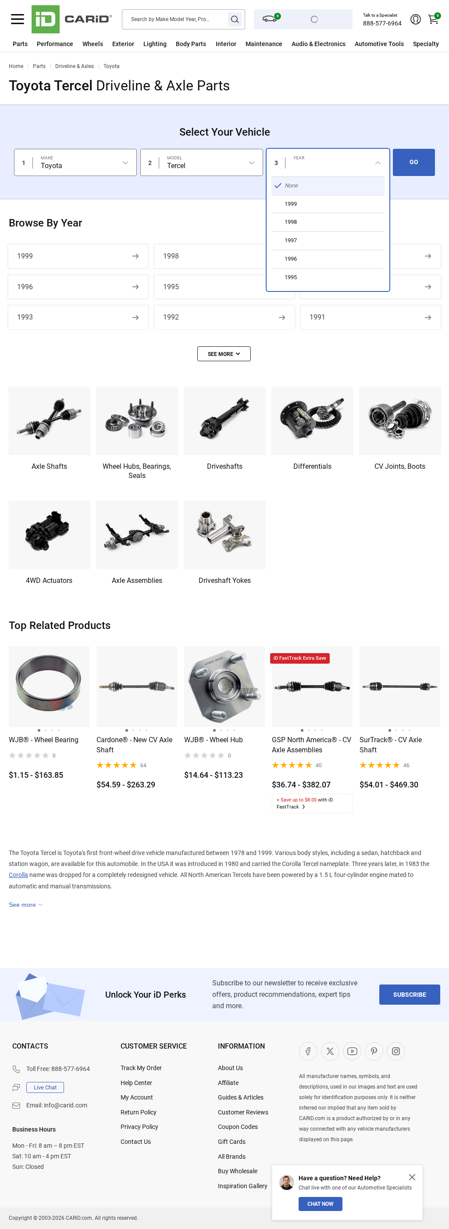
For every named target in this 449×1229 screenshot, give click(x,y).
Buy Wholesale (237, 1171)
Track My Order (141, 1067)
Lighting (155, 43)
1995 (171, 287)
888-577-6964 (382, 23)
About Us (230, 1067)
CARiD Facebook (308, 1051)
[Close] (412, 1177)
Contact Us (136, 1141)
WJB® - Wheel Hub (213, 740)
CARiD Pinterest (374, 1051)
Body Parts (191, 43)
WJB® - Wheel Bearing (43, 740)
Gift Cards (232, 1141)
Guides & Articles (241, 1097)
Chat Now (320, 1204)
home (16, 66)
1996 (25, 287)
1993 (25, 317)
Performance (55, 43)
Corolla (18, 874)
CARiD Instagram (396, 1051)
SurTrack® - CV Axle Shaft (391, 745)
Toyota (111, 66)
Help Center (136, 1082)
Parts (20, 43)
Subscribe (409, 994)
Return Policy (139, 1112)
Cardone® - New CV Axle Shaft (134, 745)
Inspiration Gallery (242, 1185)
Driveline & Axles (74, 66)
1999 (25, 256)
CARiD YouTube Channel (352, 1051)
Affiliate (228, 1082)
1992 (171, 317)
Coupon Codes (238, 1126)
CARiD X (330, 1051)
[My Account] (415, 19)
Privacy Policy (139, 1126)
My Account (137, 1097)
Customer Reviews (243, 1112)
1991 (317, 317)
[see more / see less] (224, 353)
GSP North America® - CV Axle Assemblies (311, 745)
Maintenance (264, 43)
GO (414, 161)
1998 (171, 256)
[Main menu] (17, 19)
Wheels (92, 43)
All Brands (232, 1156)
